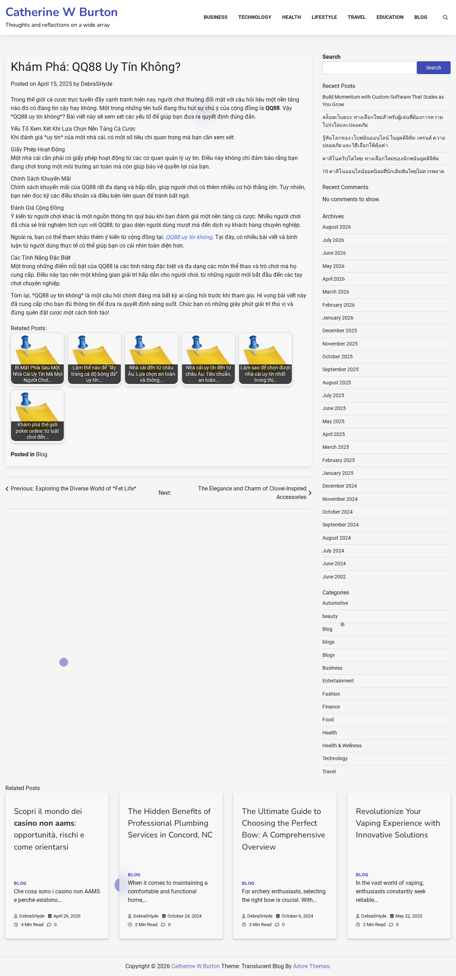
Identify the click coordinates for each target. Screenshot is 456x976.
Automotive (335, 603)
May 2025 (333, 421)
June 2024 (334, 563)
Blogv (328, 655)
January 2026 (337, 318)
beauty (330, 616)
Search (331, 56)
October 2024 (337, 512)
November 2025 (340, 344)
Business (216, 17)
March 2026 (335, 292)
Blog (421, 17)
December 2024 (339, 486)
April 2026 (333, 279)
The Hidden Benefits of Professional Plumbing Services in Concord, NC (170, 823)
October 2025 (337, 356)
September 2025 (340, 369)
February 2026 (338, 305)
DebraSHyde (96, 84)
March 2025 (335, 447)
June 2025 (334, 408)
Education (390, 17)
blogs (328, 642)
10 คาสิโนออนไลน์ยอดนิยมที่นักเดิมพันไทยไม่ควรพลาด (383, 171)
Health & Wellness (342, 745)
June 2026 (334, 253)
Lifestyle (324, 17)
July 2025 (333, 395)
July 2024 (333, 551)
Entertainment (338, 681)
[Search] (445, 17)
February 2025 (338, 460)
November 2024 (340, 499)
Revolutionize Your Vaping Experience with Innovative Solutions (398, 823)
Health (291, 17)
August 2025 (336, 382)
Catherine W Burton (61, 12)
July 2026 (333, 240)
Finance (331, 707)
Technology (254, 17)
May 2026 (333, 266)
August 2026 (336, 227)
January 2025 (337, 473)
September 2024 (340, 525)
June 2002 (334, 577)
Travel (357, 17)
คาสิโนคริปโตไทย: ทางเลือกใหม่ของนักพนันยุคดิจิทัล (380, 158)
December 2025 (339, 330)
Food (328, 719)
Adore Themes (311, 966)
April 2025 (333, 434)
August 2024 (336, 538)
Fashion (331, 694)
